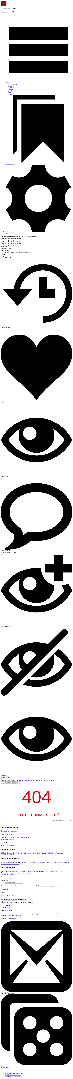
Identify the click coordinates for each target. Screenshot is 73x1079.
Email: (3, 882)
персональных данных (49, 886)
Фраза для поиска (6, 248)
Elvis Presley (41, 862)
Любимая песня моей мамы (10, 845)
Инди (60, 871)
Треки (10, 86)
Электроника (29, 873)
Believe (39, 853)
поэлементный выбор (23, 252)
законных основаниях (14, 915)
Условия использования (12, 1076)
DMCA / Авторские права (13, 1075)
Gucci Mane (8, 862)
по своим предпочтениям (25, 780)
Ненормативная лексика (9, 552)
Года (9, 92)
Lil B (2, 862)
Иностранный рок (10, 871)
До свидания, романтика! (9, 831)
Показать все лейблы (7, 855)
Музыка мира (54, 871)
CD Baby (4, 853)
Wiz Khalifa (65, 862)
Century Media (46, 853)
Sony (14, 853)
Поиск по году (5, 250)
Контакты (8, 905)
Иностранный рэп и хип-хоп (25, 871)
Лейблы (10, 91)
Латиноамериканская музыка (10, 873)
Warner (29, 853)
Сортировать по (6, 257)
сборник (34, 862)
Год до (3, 256)
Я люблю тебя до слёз (8, 839)
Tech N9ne (49, 862)
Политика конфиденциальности (15, 1073)
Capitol (53, 853)
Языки (10, 94)
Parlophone (59, 853)
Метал (22, 873)
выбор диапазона (8, 252)
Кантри (46, 871)
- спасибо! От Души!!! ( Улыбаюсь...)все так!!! (16, 837)
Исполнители (12, 84)
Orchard (33, 853)
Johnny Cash (27, 862)
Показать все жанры (7, 874)
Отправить (5, 889)
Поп (2, 871)
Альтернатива (39, 871)
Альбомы (11, 87)
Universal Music (21, 853)
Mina (21, 862)
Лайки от (4, 246)
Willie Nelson (57, 862)
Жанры (10, 89)
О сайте (7, 907)
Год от (3, 254)
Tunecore (10, 853)
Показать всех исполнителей (10, 864)
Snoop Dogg (16, 862)
